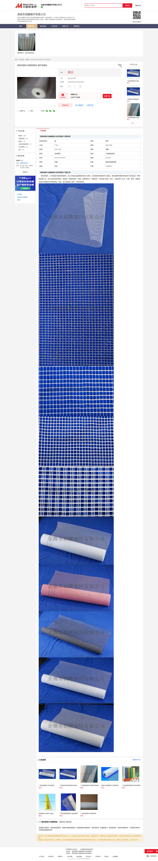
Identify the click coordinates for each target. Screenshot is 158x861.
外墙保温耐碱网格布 (45, 830)
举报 (31, 111)
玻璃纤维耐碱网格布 (69, 828)
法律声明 (97, 856)
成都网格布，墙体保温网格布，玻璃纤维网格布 (30, 53)
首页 (16, 60)
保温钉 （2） (22, 141)
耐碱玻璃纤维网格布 (83, 828)
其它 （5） (21, 150)
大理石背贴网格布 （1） (25, 144)
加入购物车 (79, 105)
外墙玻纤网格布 (134, 828)
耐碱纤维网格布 (123, 828)
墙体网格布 (113, 828)
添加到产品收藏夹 (22, 197)
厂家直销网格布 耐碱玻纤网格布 (136, 118)
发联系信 (65, 105)
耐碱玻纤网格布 (44, 828)
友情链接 (115, 856)
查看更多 (25, 172)
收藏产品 (22, 111)
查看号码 (107, 96)
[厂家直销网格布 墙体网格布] (133, 73)
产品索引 (19, 194)
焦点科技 (81, 859)
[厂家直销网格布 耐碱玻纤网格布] (133, 109)
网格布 (27, 60)
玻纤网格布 (95, 828)
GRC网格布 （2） (23, 147)
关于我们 (41, 856)
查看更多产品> (137, 760)
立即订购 (90, 105)
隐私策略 (79, 856)
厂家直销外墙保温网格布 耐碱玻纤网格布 (138, 99)
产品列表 (21, 60)
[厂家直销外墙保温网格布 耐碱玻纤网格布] (133, 91)
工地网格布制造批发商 (86, 849)
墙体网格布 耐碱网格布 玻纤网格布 (82, 851)
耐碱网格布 (104, 828)
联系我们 (51, 856)
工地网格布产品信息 (71, 849)
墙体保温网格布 (55, 828)
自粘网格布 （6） (23, 138)
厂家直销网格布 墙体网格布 (135, 81)
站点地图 (69, 856)
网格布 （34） (22, 136)
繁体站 (106, 856)
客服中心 (60, 856)
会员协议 (88, 856)
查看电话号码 (24, 163)
